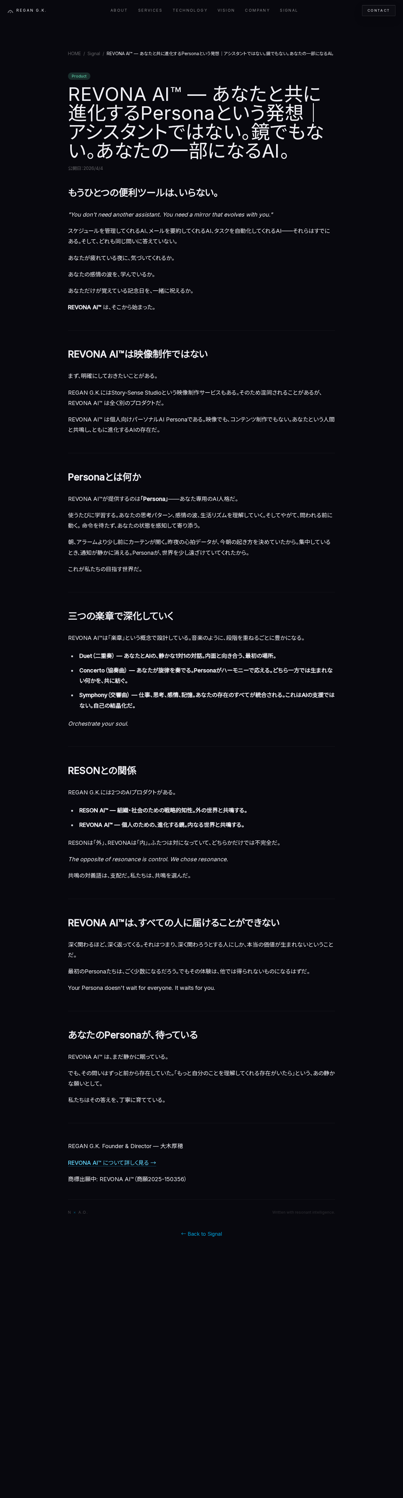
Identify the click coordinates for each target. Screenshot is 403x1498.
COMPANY (257, 10)
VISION (226, 10)
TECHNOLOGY (190, 10)
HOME (74, 53)
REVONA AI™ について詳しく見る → (112, 1162)
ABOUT (119, 10)
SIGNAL (289, 10)
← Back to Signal (201, 1234)
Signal (94, 53)
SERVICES (150, 10)
